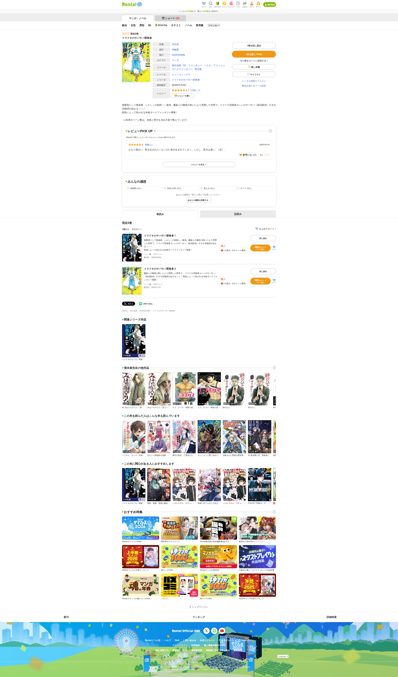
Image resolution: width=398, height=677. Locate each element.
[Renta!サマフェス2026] (139, 4)
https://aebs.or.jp (165, 671)
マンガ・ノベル (137, 18)
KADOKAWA (178, 54)
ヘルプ (167, 640)
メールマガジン (245, 640)
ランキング (199, 617)
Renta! (125, 310)
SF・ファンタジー (192, 65)
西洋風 (198, 69)
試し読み (263, 238)
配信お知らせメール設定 (254, 85)
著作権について (180, 650)
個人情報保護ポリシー (215, 645)
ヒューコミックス (181, 74)
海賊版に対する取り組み (218, 650)
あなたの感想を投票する (198, 200)
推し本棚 (255, 66)
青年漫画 (176, 65)
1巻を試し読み (254, 45)
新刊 (66, 617)
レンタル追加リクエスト (254, 80)
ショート (172, 18)
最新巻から (137, 229)
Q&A (177, 640)
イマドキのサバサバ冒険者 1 (160, 235)
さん (149, 144)
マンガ (175, 60)
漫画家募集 (196, 650)
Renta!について (153, 640)
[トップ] (129, 4)
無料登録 (271, 4)
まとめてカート (266, 228)
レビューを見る (197, 164)
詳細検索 (332, 617)
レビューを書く (184, 95)
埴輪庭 (175, 49)
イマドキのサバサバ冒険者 (186, 79)
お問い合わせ (189, 640)
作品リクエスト (207, 640)
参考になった (250, 154)
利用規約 (195, 645)
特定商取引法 (162, 650)
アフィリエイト (180, 645)
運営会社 (238, 650)
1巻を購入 (254, 54)
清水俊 (175, 44)
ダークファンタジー (182, 69)
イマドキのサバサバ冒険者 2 (160, 268)
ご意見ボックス (226, 640)
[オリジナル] (161, 25)
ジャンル (212, 25)
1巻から (125, 229)
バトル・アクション (214, 65)
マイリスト (255, 74)
